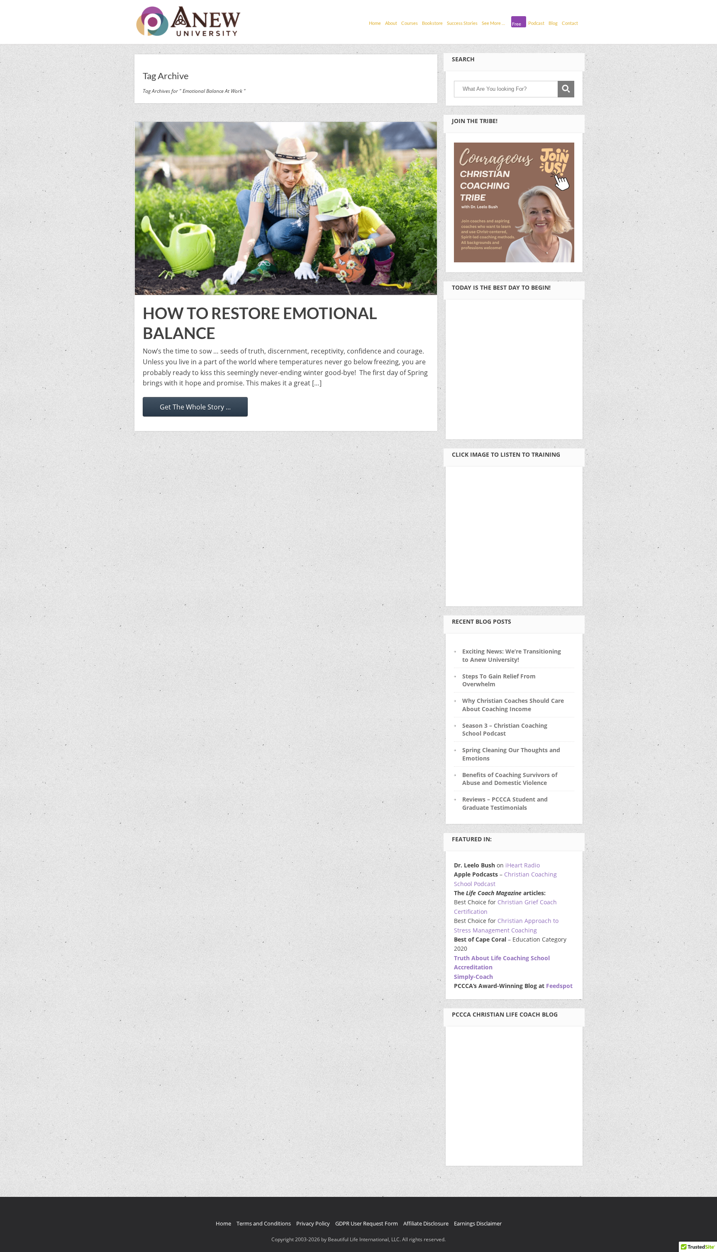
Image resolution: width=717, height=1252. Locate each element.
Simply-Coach (473, 977)
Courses (409, 23)
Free (516, 24)
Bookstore (432, 23)
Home (375, 23)
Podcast (536, 23)
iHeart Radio (522, 865)
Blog (553, 23)
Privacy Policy (313, 1223)
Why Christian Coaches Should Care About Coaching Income (513, 704)
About (391, 23)
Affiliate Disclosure (426, 1223)
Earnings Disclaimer (478, 1223)
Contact (570, 23)
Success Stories (462, 23)
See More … (493, 23)
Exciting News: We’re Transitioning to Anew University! (511, 655)
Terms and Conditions (264, 1223)
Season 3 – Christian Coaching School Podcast (504, 729)
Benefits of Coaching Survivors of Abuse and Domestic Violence (509, 779)
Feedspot (559, 986)
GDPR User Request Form (366, 1223)
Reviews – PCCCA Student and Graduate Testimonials (505, 803)
